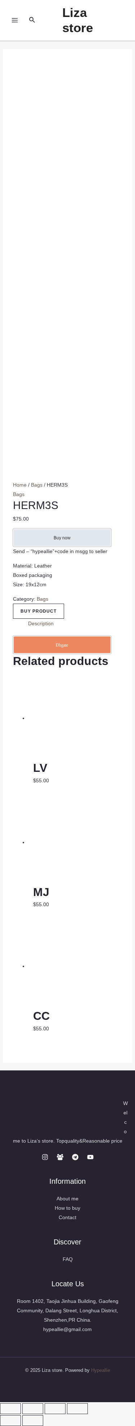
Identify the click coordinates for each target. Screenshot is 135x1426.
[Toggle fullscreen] (55, 1408)
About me (67, 1198)
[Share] (32, 1408)
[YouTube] (90, 1157)
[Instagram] (45, 1157)
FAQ (68, 1259)
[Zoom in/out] (77, 1408)
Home (20, 485)
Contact (67, 1217)
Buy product (39, 611)
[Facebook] (60, 1157)
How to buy (67, 1208)
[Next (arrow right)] (32, 1420)
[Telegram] (75, 1157)
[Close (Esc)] (10, 1408)
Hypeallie (100, 1370)
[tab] (75, 623)
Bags (36, 485)
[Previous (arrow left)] (10, 1420)
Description (41, 623)
